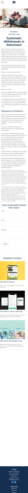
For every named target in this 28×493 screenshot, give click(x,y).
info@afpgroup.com (14, 479)
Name (3, 211)
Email (2, 220)
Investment (14, 490)
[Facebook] (12, 482)
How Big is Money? (7, 282)
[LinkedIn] (15, 482)
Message (3, 230)
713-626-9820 (15, 471)
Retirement (14, 488)
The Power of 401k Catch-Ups (11, 311)
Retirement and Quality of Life (11, 341)
